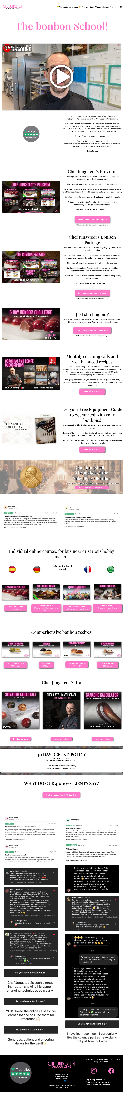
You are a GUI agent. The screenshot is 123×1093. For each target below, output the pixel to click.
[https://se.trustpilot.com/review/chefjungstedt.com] (31, 134)
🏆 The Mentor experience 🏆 (69, 7)
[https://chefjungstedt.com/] (13, 7)
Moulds (98, 7)
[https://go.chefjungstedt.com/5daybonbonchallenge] (31, 324)
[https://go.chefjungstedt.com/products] (61, 1064)
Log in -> (113, 7)
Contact (105, 7)
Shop (92, 7)
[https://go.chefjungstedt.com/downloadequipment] (31, 429)
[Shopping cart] (121, 7)
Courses (85, 7)
